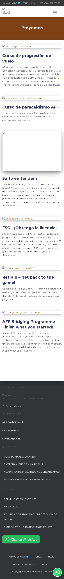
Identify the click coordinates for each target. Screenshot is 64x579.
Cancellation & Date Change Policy (28, 527)
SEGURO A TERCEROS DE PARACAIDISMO (28, 479)
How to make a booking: (20, 456)
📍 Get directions (11, 406)
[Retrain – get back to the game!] (32, 268)
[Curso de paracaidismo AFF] (32, 98)
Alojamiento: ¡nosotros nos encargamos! (32, 471)
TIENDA (26, 3)
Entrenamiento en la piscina (23, 464)
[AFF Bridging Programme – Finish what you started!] (32, 312)
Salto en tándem (19, 178)
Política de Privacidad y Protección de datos (30, 517)
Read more (54, 84)
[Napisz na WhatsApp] (57, 572)
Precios (34, 3)
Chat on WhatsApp (24, 539)
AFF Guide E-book (12, 422)
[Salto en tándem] (32, 151)
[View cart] (60, 11)
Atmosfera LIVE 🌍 (12, 3)
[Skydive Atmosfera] (7, 12)
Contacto (45, 564)
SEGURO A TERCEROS (50, 3)
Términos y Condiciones (20, 499)
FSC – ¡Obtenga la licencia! (29, 227)
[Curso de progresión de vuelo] (32, 46)
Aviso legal (11, 506)
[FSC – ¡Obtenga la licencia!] (32, 219)
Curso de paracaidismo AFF (30, 107)
